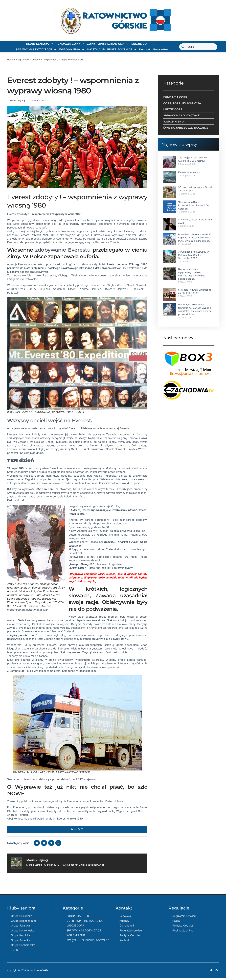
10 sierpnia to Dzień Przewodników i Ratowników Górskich (193, 205)
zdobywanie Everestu (62, 250)
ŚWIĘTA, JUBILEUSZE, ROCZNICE (109, 49)
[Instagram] (216, 970)
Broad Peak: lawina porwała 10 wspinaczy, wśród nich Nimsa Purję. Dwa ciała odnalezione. (194, 237)
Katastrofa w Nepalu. (189, 172)
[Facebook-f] (211, 970)
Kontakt (144, 49)
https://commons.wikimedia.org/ (27, 609)
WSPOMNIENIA (69, 49)
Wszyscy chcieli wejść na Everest (49, 420)
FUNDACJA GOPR (68, 43)
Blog (18, 59)
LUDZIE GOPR (141, 43)
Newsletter (160, 49)
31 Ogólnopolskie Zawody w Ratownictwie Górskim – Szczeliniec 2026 (193, 255)
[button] (77, 829)
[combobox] (198, 46)
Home (10, 59)
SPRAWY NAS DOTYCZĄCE (34, 49)
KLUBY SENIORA (37, 43)
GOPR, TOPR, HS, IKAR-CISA (105, 43)
